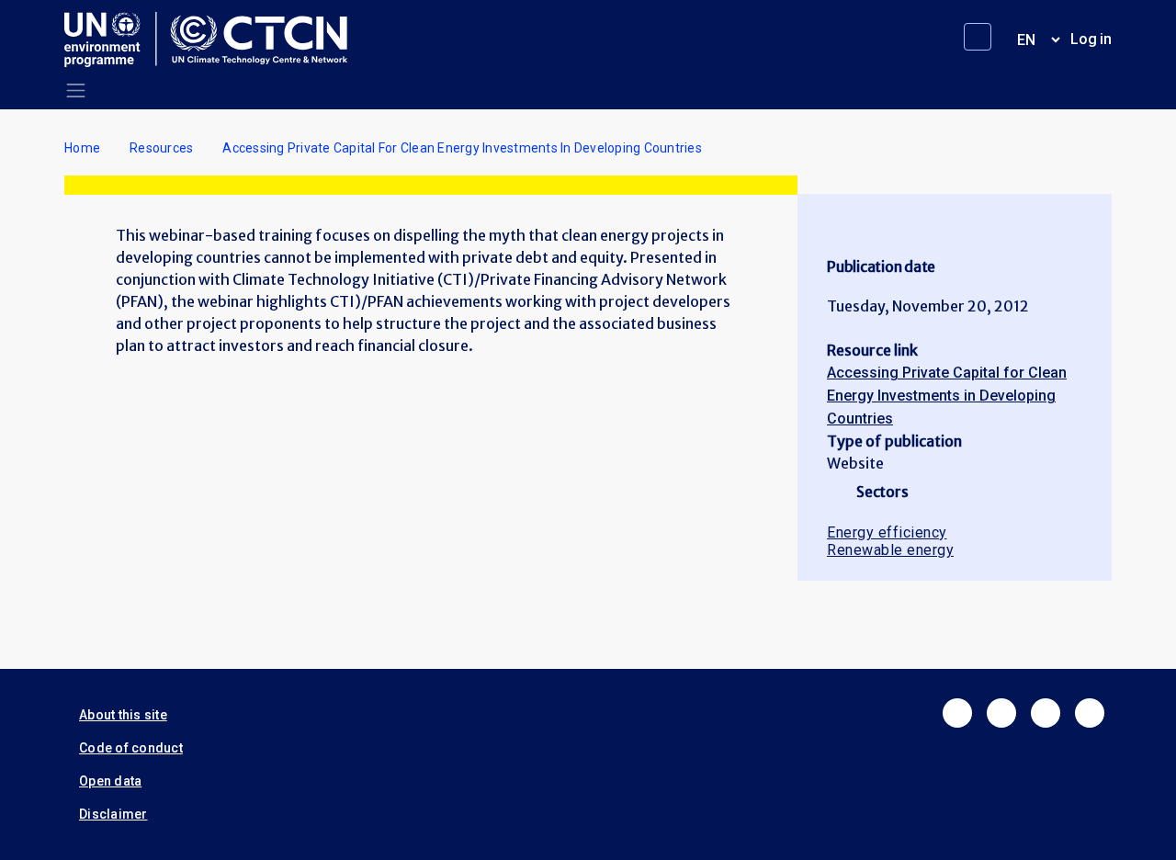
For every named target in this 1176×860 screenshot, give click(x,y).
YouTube (1089, 713)
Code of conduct (131, 748)
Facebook (957, 713)
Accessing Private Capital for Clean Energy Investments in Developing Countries (947, 395)
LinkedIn (1045, 713)
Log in (1091, 39)
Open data (110, 781)
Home (82, 148)
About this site (123, 714)
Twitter (1001, 713)
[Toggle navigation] (75, 90)
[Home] (213, 39)
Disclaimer (113, 814)
